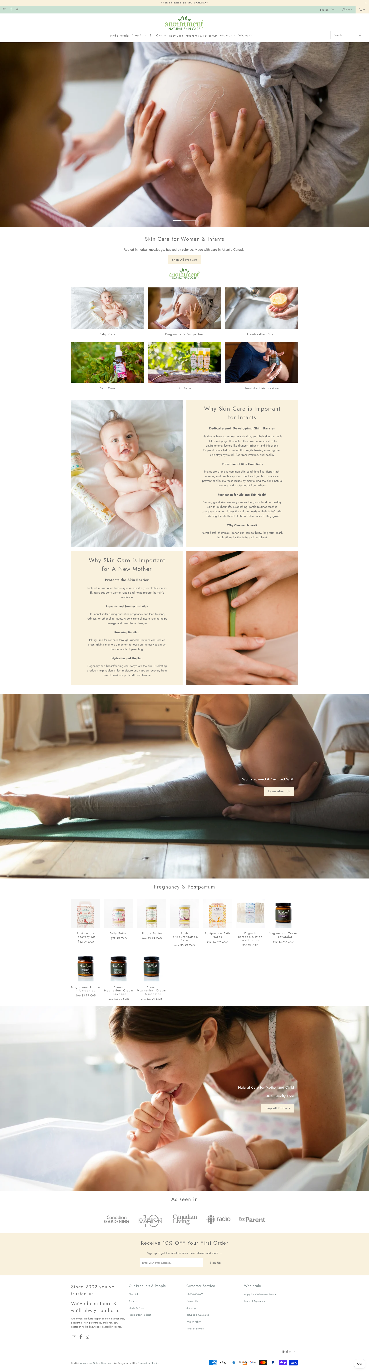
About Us (133, 1301)
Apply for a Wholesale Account (260, 1294)
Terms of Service (195, 1328)
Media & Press (136, 1308)
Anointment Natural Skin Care (95, 1363)
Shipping (191, 1308)
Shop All (133, 1294)
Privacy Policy (193, 1322)
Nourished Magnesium (261, 366)
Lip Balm (184, 366)
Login (349, 9)
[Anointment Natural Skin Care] (184, 23)
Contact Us (192, 1301)
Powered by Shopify (148, 1363)
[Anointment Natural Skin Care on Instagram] (17, 9)
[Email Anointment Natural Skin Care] (4, 9)
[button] (139, 35)
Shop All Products (184, 260)
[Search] (360, 35)
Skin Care (107, 366)
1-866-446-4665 (194, 1294)
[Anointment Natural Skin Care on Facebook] (10, 9)
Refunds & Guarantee (197, 1315)
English (325, 10)
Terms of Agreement (254, 1301)
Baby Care (107, 312)
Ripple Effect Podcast (140, 1315)
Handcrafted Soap (261, 312)
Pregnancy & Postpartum (184, 312)
